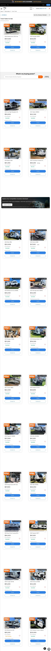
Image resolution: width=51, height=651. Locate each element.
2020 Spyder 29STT (34, 533)
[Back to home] (5, 8)
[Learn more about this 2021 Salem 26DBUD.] (38, 104)
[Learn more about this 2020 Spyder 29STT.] (38, 526)
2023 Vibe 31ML (8, 242)
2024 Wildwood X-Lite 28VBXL (11, 290)
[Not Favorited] (19, 42)
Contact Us (12, 50)
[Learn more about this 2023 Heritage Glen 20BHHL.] (38, 283)
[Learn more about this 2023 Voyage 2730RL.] (12, 332)
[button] (45, 648)
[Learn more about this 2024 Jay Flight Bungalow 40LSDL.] (12, 104)
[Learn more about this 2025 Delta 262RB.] (38, 235)
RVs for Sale (7, 11)
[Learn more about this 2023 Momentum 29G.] (12, 623)
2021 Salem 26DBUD (34, 111)
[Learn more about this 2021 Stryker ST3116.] (38, 380)
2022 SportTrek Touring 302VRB (12, 533)
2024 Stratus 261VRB (35, 581)
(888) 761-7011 (43, 8)
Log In (43, 4)
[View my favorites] (49, 8)
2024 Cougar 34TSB (9, 581)
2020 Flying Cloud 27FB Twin (11, 484)
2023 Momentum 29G (9, 630)
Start (40, 76)
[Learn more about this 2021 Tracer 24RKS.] (12, 380)
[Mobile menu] (1, 8)
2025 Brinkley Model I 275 (36, 339)
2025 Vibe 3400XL (34, 484)
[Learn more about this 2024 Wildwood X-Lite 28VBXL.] (12, 283)
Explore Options (7, 204)
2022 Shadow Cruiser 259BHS (37, 630)
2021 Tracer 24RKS (9, 387)
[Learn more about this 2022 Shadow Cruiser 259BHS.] (38, 623)
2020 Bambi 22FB (8, 160)
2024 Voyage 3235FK (35, 36)
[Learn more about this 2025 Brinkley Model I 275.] (38, 332)
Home (2, 11)
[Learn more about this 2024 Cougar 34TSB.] (12, 574)
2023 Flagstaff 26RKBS (10, 436)
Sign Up (48, 4)
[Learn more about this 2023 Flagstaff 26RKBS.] (12, 429)
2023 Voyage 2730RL (9, 339)
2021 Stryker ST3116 (35, 387)
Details (12, 47)
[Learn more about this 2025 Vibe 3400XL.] (38, 477)
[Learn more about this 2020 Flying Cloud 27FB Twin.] (12, 477)
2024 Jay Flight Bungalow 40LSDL (12, 111)
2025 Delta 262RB (34, 242)
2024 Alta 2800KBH (34, 436)
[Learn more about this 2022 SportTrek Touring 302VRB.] (12, 526)
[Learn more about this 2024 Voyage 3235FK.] (38, 29)
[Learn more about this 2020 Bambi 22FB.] (12, 153)
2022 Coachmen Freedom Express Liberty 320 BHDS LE (37, 160)
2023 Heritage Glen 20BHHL (36, 290)
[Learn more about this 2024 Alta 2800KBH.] (38, 429)
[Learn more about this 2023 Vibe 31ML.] (12, 235)
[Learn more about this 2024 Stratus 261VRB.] (38, 574)
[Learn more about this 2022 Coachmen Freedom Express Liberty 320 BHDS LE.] (38, 153)
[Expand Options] (19, 35)
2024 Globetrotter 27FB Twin (11, 36)
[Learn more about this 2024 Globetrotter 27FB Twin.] (12, 29)
